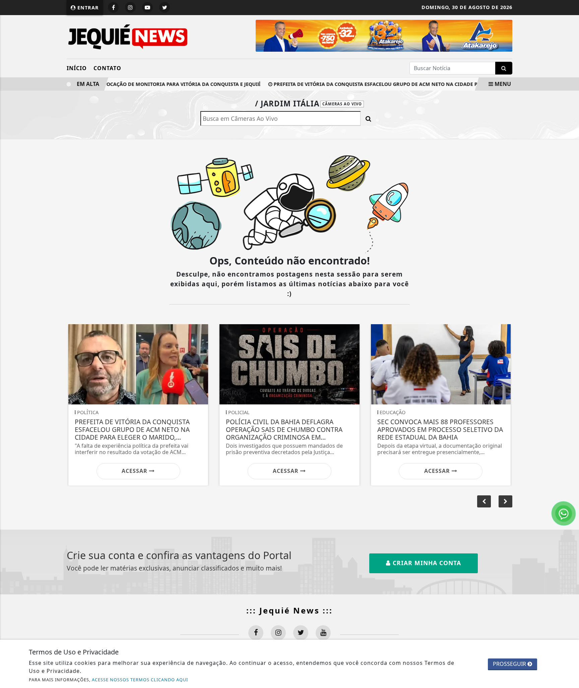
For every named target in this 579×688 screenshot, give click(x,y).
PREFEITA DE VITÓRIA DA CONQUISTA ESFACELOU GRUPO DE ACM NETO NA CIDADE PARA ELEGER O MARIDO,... (395, 84)
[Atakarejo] (364, 35)
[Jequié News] (128, 36)
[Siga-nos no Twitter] (300, 632)
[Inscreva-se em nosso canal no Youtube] (323, 632)
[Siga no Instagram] (130, 7)
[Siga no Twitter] (164, 7)
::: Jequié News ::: (289, 610)
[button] (505, 501)
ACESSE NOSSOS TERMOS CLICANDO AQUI (140, 680)
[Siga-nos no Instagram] (278, 632)
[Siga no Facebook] (113, 7)
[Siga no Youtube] (147, 7)
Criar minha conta (426, 563)
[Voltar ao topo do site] (569, 412)
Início (77, 68)
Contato (107, 68)
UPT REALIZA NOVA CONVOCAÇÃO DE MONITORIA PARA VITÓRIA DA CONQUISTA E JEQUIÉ (142, 84)
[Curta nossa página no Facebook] (255, 632)
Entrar (87, 7)
